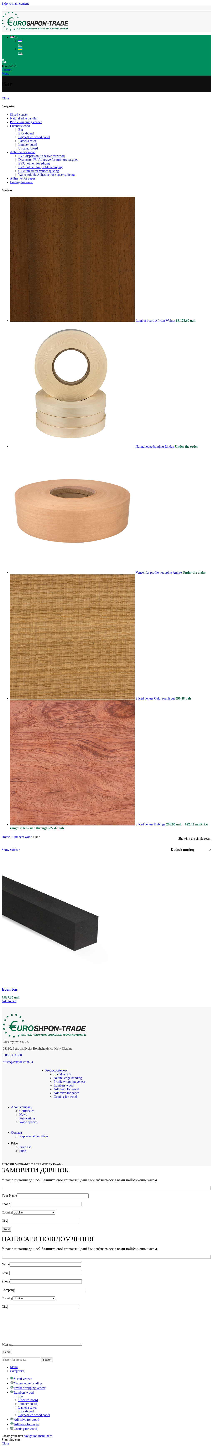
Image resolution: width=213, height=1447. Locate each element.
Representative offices (33, 1136)
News (23, 1114)
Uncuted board (28, 148)
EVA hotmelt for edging (34, 163)
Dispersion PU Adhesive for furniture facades (48, 159)
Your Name (9, 1195)
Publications (27, 1118)
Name (6, 1264)
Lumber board (27, 144)
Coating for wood (21, 182)
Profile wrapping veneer (26, 122)
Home (6, 837)
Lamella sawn (27, 141)
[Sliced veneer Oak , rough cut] (73, 698)
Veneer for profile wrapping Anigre (159, 572)
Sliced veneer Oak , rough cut (156, 698)
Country (7, 1212)
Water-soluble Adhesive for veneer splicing (46, 174)
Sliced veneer (19, 114)
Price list (25, 1147)
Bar (20, 129)
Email (5, 1273)
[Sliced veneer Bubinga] (73, 824)
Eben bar (10, 989)
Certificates (26, 1111)
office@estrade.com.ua (18, 1062)
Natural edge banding (24, 118)
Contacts (16, 1132)
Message (7, 1344)
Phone (6, 1204)
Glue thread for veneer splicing (38, 171)
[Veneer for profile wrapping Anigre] (73, 572)
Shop (22, 1151)
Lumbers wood (20, 126)
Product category (56, 1070)
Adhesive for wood (22, 152)
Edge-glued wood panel (34, 137)
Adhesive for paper (22, 178)
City (4, 1220)
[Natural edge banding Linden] (73, 446)
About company (21, 1107)
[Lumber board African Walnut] (73, 320)
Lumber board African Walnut (156, 320)
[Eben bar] (64, 981)
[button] (9, 1001)
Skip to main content (15, 3)
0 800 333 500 (12, 1055)
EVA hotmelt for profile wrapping (40, 167)
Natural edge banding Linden (155, 446)
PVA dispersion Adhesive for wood (41, 156)
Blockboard (26, 133)
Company (8, 1290)
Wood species (28, 1122)
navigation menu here (38, 1436)
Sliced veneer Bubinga (151, 824)
